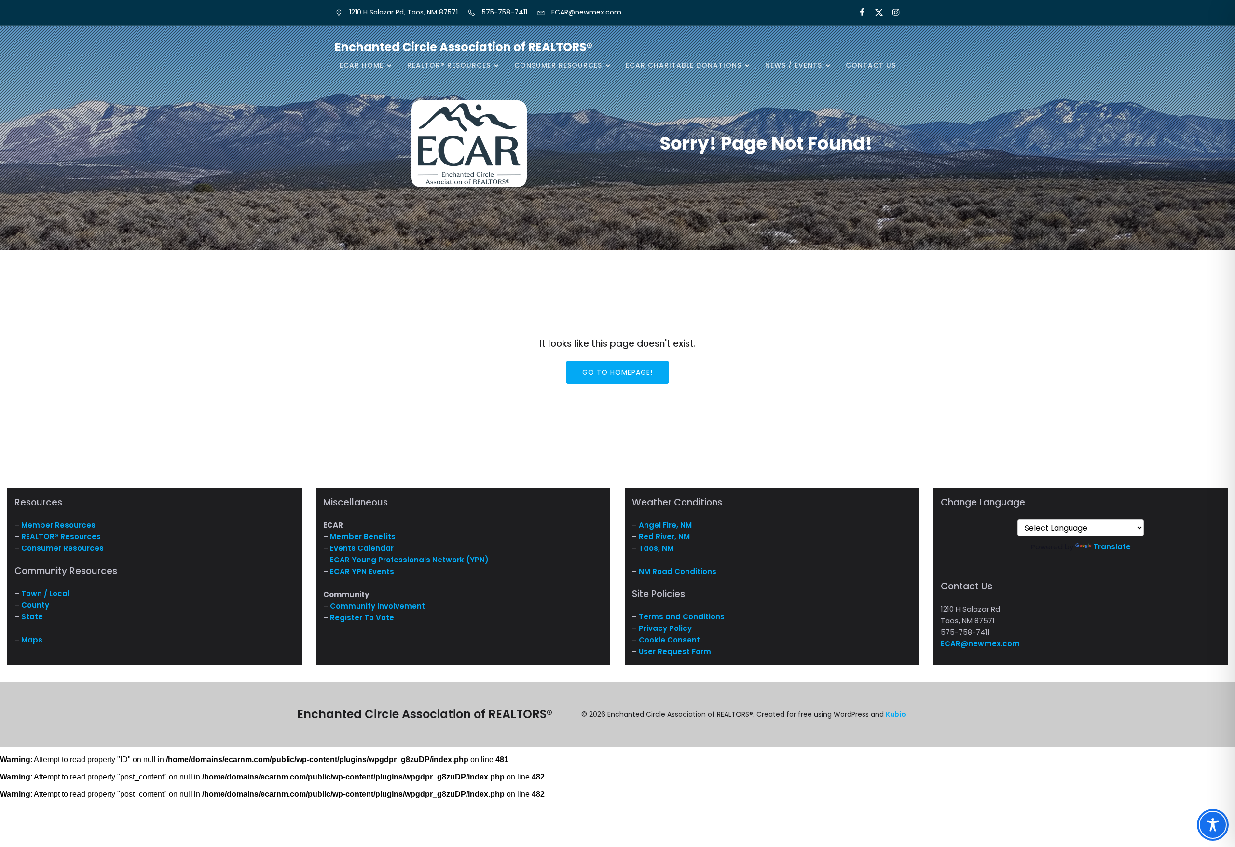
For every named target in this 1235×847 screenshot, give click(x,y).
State (32, 617)
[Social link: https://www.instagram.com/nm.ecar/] (891, 12)
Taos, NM (656, 548)
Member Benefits (363, 537)
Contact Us (871, 65)
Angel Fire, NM (665, 525)
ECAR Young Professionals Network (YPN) (409, 560)
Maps (31, 640)
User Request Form (675, 651)
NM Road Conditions (677, 571)
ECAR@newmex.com (980, 644)
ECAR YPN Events (362, 571)
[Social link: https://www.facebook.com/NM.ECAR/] (858, 12)
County (35, 605)
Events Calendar (362, 548)
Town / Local (45, 593)
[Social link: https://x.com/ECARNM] (874, 12)
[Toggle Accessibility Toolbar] (1213, 825)
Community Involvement (377, 606)
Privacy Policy (665, 628)
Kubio (896, 714)
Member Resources (58, 525)
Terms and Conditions (682, 617)
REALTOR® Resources (61, 537)
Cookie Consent (669, 640)
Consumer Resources (62, 548)
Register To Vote (362, 618)
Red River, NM (664, 537)
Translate (1112, 547)
